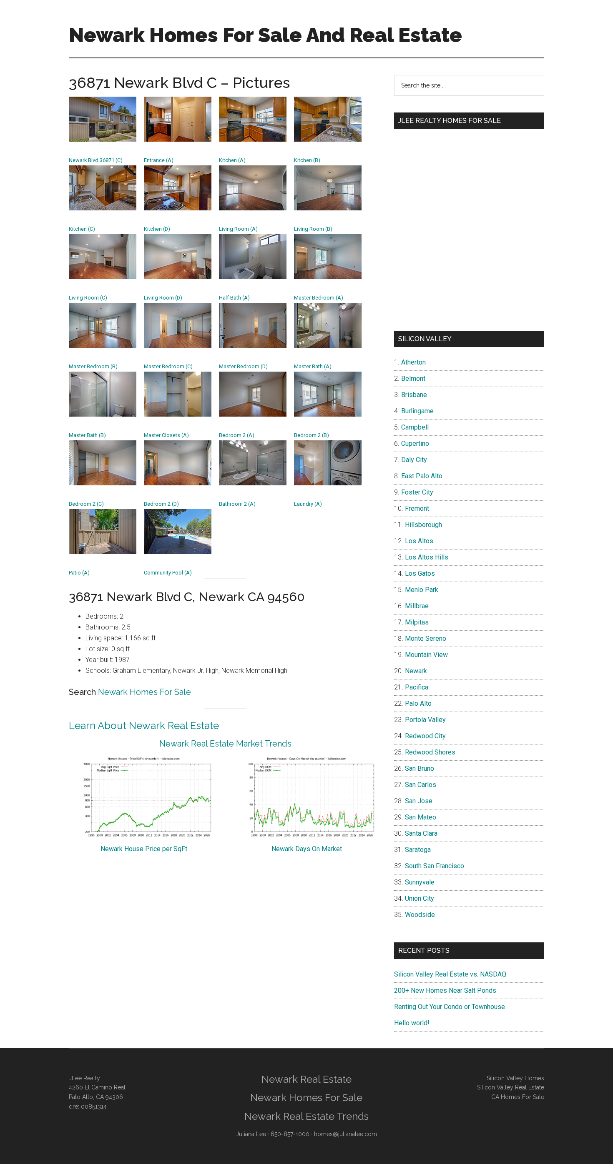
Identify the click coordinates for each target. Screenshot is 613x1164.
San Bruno (419, 768)
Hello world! (412, 1023)
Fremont (417, 508)
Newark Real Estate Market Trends (225, 744)
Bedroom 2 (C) (86, 504)
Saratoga (418, 850)
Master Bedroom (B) (93, 366)
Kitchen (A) (232, 160)
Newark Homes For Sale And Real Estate (265, 35)
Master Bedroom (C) (168, 366)
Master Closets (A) (166, 435)
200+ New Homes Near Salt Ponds (445, 990)
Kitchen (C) (82, 229)
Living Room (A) (238, 229)
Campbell (415, 427)
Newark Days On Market (306, 849)
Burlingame (417, 411)
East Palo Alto (421, 476)
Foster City (417, 492)
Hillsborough (423, 525)
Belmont (413, 378)
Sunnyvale (420, 882)
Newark (416, 671)
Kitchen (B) (307, 160)
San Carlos (420, 785)
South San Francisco (434, 866)
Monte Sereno (425, 638)
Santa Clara (421, 833)
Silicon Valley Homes (515, 1078)
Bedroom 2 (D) (161, 504)
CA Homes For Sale (517, 1097)
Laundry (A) (308, 504)
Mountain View (426, 655)
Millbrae (417, 606)
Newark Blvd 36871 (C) (96, 160)
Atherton (413, 362)
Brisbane (414, 395)
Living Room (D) (163, 298)
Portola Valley (425, 720)
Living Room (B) (313, 229)
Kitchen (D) (157, 229)
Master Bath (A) (313, 366)
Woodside (420, 915)
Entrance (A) (158, 160)
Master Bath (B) (87, 435)
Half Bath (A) (234, 298)
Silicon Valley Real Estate (510, 1087)
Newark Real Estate (306, 1079)
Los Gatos (420, 573)
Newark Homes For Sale (144, 692)
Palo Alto (418, 703)
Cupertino (415, 443)
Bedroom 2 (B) (311, 435)
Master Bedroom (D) (243, 366)
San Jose (418, 801)
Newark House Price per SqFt (143, 849)
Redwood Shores (430, 752)
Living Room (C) (88, 298)
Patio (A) (79, 573)
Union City (419, 898)
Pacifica (416, 687)
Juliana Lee (251, 1134)
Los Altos (419, 541)
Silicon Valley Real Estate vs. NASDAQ (450, 974)
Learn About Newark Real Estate (144, 725)
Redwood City (425, 736)
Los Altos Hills (426, 557)
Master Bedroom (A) (318, 298)
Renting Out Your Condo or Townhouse (449, 1007)
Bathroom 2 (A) (237, 504)
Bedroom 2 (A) (236, 435)
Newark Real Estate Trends (306, 1116)
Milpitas (417, 622)
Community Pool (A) (168, 573)
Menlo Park (421, 590)
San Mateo (420, 817)
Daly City (414, 460)
